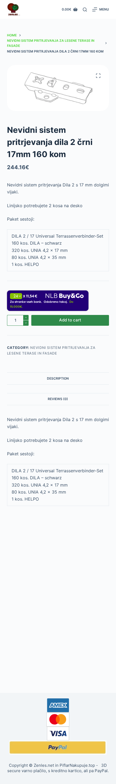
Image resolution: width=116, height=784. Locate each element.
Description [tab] (58, 378)
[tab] (58, 389)
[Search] (85, 10)
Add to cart (70, 319)
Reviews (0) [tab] (58, 399)
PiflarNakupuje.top (77, 765)
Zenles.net (44, 765)
